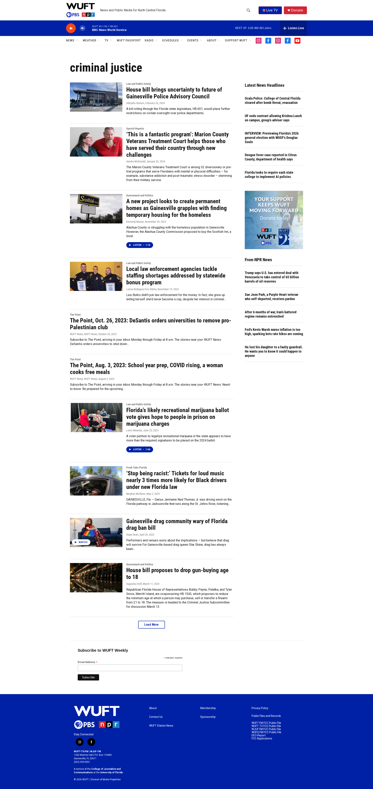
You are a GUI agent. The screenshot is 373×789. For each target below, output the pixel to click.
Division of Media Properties (106, 779)
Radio (149, 40)
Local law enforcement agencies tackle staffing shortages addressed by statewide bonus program (175, 275)
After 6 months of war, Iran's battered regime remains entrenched (270, 314)
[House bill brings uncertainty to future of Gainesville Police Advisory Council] (96, 97)
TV (106, 40)
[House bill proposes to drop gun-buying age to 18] (96, 577)
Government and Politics (139, 195)
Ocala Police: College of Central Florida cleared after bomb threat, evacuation (272, 100)
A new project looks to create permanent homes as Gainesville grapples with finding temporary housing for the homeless (176, 208)
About (153, 708)
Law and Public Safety (138, 83)
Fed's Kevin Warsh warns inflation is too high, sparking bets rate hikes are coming (274, 332)
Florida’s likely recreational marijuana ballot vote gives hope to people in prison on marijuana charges (177, 417)
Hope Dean (132, 534)
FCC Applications (262, 738)
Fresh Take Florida (136, 467)
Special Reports (135, 128)
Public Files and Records (266, 716)
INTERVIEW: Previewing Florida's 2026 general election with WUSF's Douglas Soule (272, 137)
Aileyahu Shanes (135, 103)
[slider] (88, 28)
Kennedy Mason (135, 221)
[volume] (82, 28)
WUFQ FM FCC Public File (266, 732)
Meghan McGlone (135, 493)
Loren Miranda (134, 430)
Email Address (88, 662)
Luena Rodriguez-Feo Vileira (141, 289)
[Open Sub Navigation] (77, 40)
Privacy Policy (260, 708)
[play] (71, 28)
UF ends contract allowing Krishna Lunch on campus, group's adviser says (273, 118)
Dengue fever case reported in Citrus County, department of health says (271, 157)
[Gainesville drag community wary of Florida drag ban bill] (96, 532)
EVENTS (193, 40)
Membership (208, 708)
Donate (297, 10)
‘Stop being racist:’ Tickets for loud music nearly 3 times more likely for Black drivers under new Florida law (176, 480)
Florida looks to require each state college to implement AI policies (269, 174)
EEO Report (259, 735)
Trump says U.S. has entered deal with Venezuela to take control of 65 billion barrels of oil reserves (272, 277)
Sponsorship (208, 716)
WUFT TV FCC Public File (266, 726)
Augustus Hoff (134, 583)
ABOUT (212, 40)
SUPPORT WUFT (236, 40)
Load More (151, 624)
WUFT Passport (129, 40)
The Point (75, 314)
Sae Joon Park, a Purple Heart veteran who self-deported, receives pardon (271, 296)
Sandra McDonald (135, 161)
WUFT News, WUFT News (83, 334)
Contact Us (156, 716)
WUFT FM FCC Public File (266, 723)
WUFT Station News (161, 725)
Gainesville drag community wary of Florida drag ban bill (176, 524)
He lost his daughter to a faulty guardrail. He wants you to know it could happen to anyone (274, 351)
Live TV (272, 10)
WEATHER (89, 40)
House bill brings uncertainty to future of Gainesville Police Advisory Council (174, 93)
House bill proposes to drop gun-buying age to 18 (177, 573)
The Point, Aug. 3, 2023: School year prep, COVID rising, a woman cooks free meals (146, 368)
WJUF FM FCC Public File (266, 729)
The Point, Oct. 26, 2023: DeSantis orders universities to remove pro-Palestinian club (150, 324)
